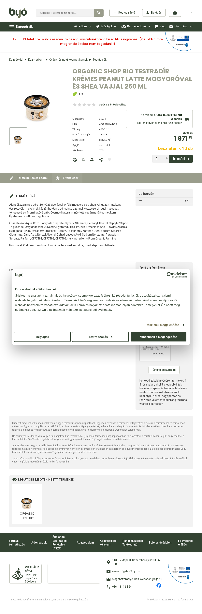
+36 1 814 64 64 (122, 586)
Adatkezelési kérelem (108, 542)
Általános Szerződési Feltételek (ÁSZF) (59, 542)
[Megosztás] (100, 159)
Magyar (189, 12)
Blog (162, 26)
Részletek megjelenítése (162, 324)
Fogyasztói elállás (185, 542)
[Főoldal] (19, 13)
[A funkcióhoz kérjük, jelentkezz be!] (109, 159)
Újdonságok (39, 542)
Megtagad (42, 336)
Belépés (156, 12)
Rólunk (83, 26)
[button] (175, 13)
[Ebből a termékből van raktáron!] (83, 159)
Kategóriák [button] (24, 27)
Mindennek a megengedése (158, 336)
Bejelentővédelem (160, 542)
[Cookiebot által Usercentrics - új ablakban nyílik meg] (169, 275)
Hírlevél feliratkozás (17, 542)
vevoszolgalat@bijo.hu (126, 571)
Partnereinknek (136, 26)
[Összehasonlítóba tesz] (74, 159)
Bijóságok (107, 26)
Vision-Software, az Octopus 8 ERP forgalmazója (61, 599)
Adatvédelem (85, 542)
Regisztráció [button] (126, 12)
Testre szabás (98, 336)
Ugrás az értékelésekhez (112, 104)
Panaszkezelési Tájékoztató (133, 542)
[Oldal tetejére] (101, 607)
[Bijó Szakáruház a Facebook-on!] (158, 585)
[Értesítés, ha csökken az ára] (92, 159)
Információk (181, 26)
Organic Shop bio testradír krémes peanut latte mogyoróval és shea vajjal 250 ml (27, 515)
